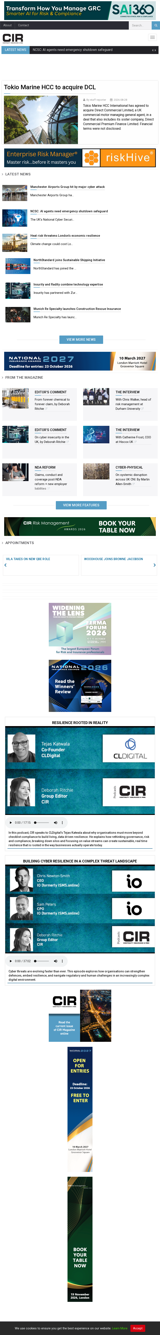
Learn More (120, 1328)
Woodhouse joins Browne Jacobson (113, 559)
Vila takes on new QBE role (28, 559)
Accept (137, 1328)
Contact (23, 25)
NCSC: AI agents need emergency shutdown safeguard (72, 50)
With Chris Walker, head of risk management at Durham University (133, 404)
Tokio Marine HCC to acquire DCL (50, 87)
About (7, 25)
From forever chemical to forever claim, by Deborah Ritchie (52, 404)
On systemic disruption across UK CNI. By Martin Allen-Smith (133, 479)
